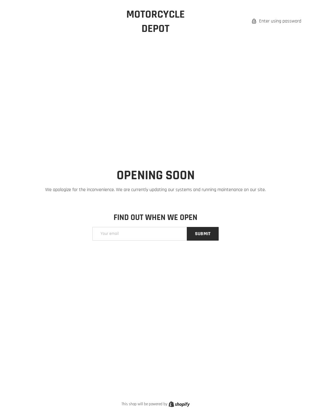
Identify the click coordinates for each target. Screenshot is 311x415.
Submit (202, 234)
